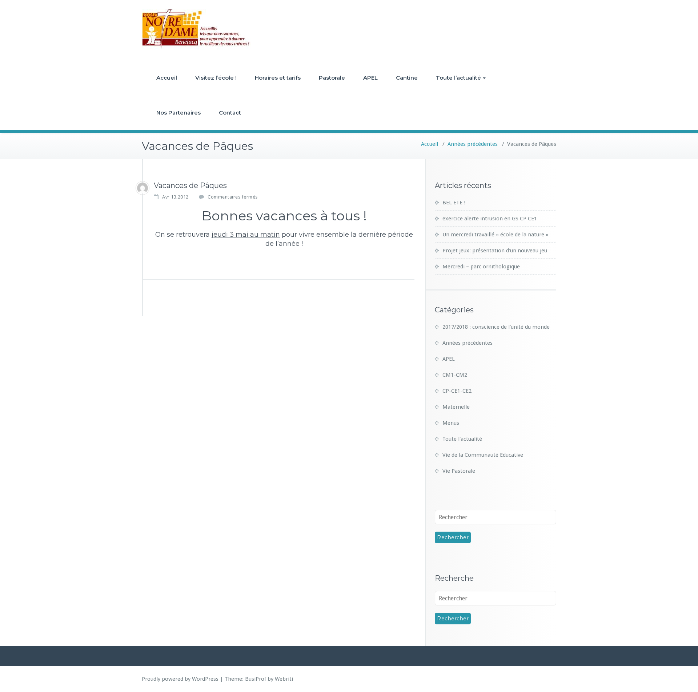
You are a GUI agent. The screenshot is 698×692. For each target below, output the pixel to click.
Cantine (407, 77)
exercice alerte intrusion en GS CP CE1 (489, 218)
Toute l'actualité (462, 439)
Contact (230, 112)
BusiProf (255, 679)
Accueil (166, 77)
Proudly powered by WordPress (180, 679)
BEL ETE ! (453, 202)
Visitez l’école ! (216, 77)
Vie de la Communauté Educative (482, 455)
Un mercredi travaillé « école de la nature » (495, 234)
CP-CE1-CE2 (457, 391)
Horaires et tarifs (278, 77)
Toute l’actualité (458, 77)
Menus (450, 423)
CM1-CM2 (454, 375)
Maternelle (456, 407)
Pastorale (332, 77)
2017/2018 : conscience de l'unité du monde (496, 327)
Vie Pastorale (458, 471)
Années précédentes (473, 144)
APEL (370, 77)
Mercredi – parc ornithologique (481, 266)
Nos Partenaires (178, 112)
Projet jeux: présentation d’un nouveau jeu (494, 250)
